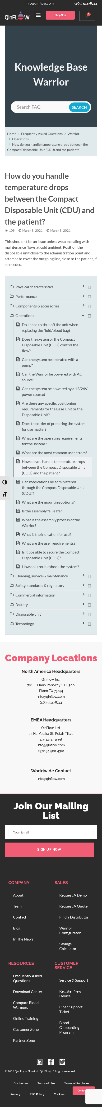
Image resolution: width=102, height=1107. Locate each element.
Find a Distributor (73, 917)
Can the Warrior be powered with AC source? (52, 377)
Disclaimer (21, 1083)
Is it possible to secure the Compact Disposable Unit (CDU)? (50, 555)
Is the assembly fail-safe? (42, 511)
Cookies (59, 1094)
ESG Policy (37, 1094)
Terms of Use (46, 1083)
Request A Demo (73, 895)
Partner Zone (24, 1040)
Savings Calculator (67, 946)
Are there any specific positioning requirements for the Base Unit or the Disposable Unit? (52, 409)
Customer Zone (26, 1029)
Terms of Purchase (76, 1083)
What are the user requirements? (48, 543)
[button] (38, 15)
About (18, 895)
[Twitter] (62, 1062)
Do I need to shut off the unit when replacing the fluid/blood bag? (50, 327)
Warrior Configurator (70, 930)
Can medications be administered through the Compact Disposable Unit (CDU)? (53, 487)
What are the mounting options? (48, 502)
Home (11, 134)
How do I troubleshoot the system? (50, 566)
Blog (16, 928)
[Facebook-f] (51, 1062)
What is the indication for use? (46, 534)
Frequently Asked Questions (42, 134)
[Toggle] (89, 287)
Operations (20, 139)
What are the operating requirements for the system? (52, 441)
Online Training (25, 1018)
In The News (23, 939)
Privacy (15, 1094)
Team (17, 906)
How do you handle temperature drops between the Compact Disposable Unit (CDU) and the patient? (53, 467)
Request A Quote (73, 906)
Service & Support (73, 980)
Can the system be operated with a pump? (50, 362)
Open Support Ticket (71, 1009)
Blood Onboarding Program (69, 1027)
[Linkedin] (39, 1062)
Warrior (73, 134)
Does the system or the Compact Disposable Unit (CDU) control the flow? (50, 345)
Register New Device (70, 993)
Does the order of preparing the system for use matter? (53, 426)
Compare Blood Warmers (26, 1005)
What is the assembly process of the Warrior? (51, 522)
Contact (19, 917)
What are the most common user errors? (54, 452)
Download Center (27, 991)
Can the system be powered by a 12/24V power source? (55, 391)
